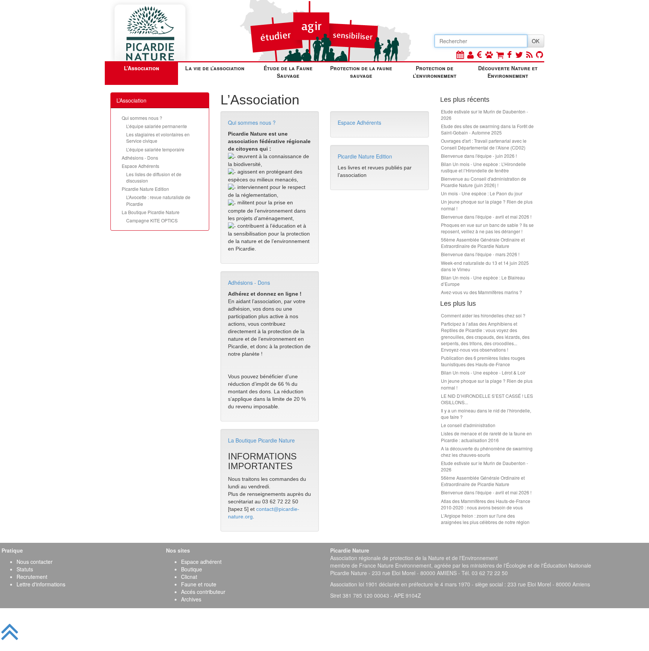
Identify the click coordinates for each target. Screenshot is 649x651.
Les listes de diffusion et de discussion (153, 177)
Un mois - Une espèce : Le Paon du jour (481, 193)
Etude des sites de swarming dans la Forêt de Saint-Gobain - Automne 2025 (487, 129)
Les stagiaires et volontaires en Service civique (158, 137)
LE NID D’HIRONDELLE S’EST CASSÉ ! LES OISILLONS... (487, 399)
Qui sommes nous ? (142, 118)
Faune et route (198, 584)
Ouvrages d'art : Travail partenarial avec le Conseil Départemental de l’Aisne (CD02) (484, 143)
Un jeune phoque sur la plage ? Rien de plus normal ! (487, 204)
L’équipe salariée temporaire (155, 149)
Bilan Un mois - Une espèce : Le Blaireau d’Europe (483, 280)
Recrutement (32, 576)
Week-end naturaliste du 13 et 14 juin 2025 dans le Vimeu (485, 266)
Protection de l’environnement (434, 71)
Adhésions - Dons (140, 157)
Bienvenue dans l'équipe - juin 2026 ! (479, 156)
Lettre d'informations (41, 584)
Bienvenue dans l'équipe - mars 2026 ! (480, 254)
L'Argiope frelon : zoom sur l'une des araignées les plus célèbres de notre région (485, 518)
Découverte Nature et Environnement (507, 71)
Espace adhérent (201, 561)
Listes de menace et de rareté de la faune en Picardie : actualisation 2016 (486, 436)
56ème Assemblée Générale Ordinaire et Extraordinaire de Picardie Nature (483, 242)
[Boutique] (500, 54)
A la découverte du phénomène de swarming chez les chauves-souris (487, 451)
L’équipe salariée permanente (156, 126)
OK (535, 41)
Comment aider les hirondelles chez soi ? (483, 315)
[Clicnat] (489, 54)
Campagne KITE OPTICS (152, 220)
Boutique (191, 569)
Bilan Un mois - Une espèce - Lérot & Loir (483, 372)
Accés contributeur (203, 591)
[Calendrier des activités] (460, 54)
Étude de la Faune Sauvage (288, 71)
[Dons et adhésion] (479, 54)
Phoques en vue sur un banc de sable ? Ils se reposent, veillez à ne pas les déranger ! (487, 228)
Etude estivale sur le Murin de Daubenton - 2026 (484, 114)
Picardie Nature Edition (145, 189)
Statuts (25, 569)
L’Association (141, 68)
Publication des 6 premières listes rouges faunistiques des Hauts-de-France (483, 361)
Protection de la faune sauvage (361, 71)
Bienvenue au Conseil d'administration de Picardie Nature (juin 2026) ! (483, 181)
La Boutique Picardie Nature (151, 212)
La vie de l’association (215, 68)
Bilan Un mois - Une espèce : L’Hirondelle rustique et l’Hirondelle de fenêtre (483, 167)
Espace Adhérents (140, 166)
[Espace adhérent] (470, 54)
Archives (191, 599)
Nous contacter (35, 561)
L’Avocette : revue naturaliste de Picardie (158, 200)
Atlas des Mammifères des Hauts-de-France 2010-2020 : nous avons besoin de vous (485, 504)
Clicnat (189, 576)
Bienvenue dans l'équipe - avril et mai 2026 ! (486, 216)
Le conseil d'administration (468, 425)
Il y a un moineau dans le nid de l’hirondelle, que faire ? (486, 413)
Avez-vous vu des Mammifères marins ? (481, 292)
